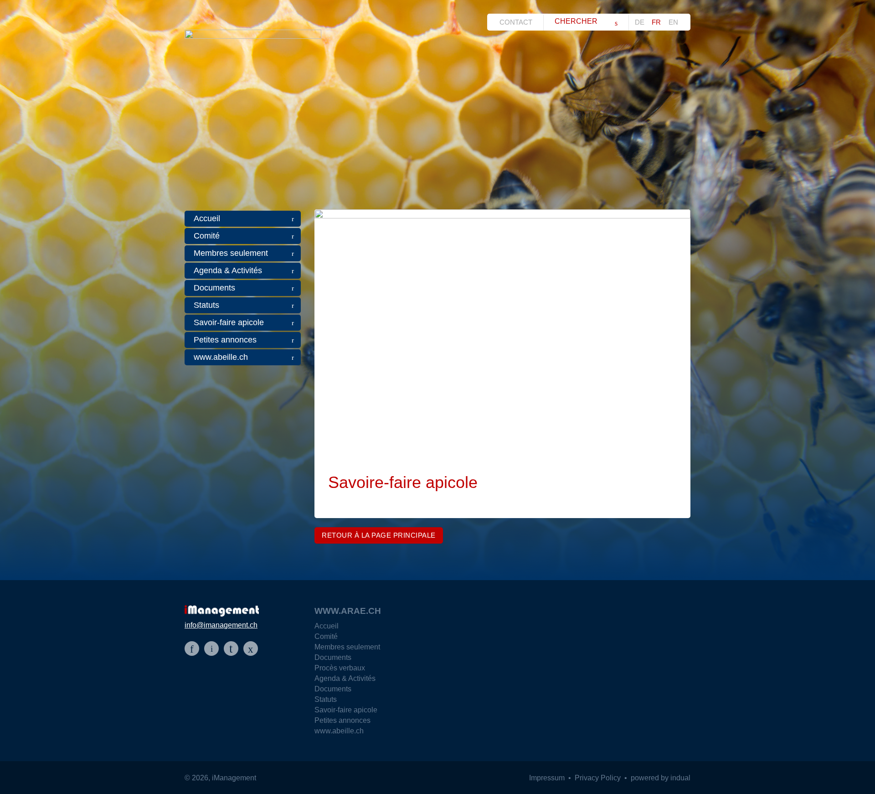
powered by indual (660, 778)
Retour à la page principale (379, 535)
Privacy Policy (599, 778)
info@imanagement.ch (221, 625)
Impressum (547, 778)
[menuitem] (518, 22)
